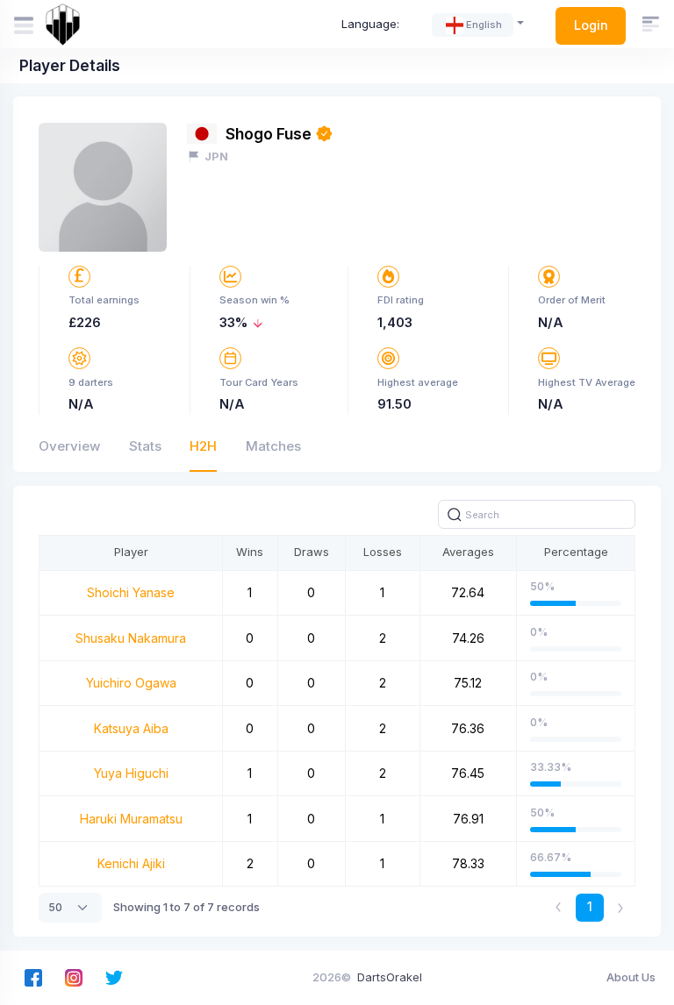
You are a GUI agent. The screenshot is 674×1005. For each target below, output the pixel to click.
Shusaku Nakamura (130, 638)
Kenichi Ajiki (131, 863)
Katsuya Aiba (131, 728)
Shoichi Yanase (131, 592)
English (484, 24)
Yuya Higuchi (131, 773)
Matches (273, 446)
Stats (145, 446)
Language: (370, 24)
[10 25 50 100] (70, 908)
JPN (216, 156)
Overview (69, 446)
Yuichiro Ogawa (131, 682)
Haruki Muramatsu (131, 818)
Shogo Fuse (269, 134)
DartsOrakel (389, 977)
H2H (203, 446)
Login (591, 25)
